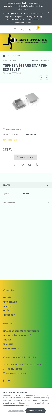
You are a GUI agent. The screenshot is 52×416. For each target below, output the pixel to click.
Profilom (7, 306)
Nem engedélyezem (16, 411)
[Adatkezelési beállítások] (9, 380)
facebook (3, 380)
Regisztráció (10, 302)
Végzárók (16, 55)
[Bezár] (48, 13)
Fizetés (7, 339)
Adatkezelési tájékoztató (17, 335)
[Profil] (29, 29)
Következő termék (39, 61)
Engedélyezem (35, 411)
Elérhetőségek (11, 348)
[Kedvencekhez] (22, 165)
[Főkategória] (4, 55)
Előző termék (10, 61)
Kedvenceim (9, 315)
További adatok (10, 139)
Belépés (7, 297)
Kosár (6, 310)
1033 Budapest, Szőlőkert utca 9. (23, 364)
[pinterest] (47, 77)
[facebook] (41, 77)
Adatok (6, 185)
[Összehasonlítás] (15, 165)
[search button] (22, 29)
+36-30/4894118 (48, 42)
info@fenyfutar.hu (16, 373)
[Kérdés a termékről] (37, 165)
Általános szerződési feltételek (21, 331)
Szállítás (8, 344)
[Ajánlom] (29, 165)
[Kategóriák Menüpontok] (15, 29)
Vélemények (9, 202)
